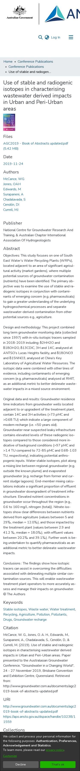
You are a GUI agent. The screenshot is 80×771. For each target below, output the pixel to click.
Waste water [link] (38, 609)
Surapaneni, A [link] (13, 194)
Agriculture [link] (27, 614)
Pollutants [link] (59, 614)
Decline (21, 764)
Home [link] (8, 61)
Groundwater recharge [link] (30, 619)
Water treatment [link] (62, 609)
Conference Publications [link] (35, 61)
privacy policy (55, 750)
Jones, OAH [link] (12, 184)
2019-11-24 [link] (13, 163)
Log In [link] (56, 37)
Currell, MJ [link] (10, 209)
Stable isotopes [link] (15, 609)
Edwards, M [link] (12, 189)
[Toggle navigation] (71, 37)
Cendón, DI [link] (11, 204)
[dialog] (40, 751)
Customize (10, 756)
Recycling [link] (10, 614)
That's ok (57, 764)
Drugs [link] (7, 619)
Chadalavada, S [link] (14, 199)
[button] (40, 37)
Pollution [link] (43, 614)
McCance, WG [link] (13, 179)
